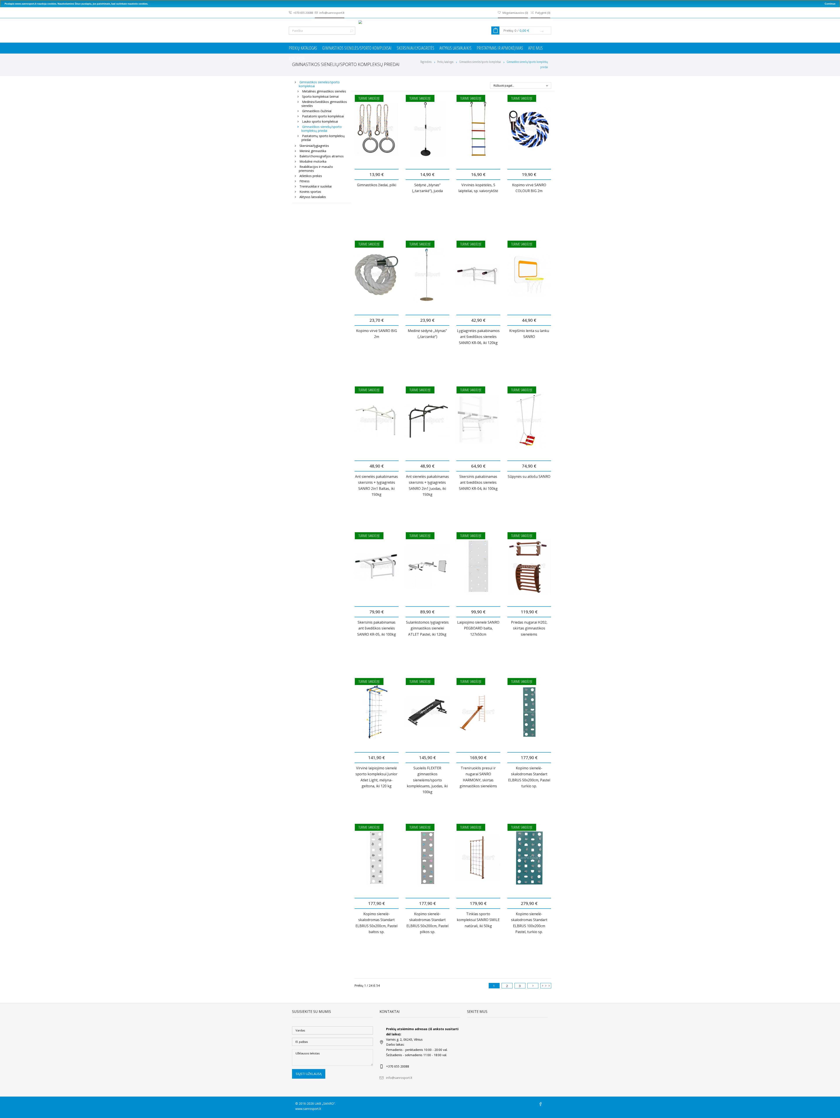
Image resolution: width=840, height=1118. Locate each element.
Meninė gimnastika (312, 151)
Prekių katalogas (303, 48)
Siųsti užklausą (309, 1074)
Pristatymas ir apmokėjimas (500, 48)
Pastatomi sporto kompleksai (323, 116)
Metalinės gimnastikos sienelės (324, 91)
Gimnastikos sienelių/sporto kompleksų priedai (321, 129)
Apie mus (535, 48)
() (515, 13)
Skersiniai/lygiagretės (415, 48)
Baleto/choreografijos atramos (321, 156)
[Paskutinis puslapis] (545, 985)
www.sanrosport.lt (308, 1109)
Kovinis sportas (310, 192)
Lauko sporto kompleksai (320, 121)
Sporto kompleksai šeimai (320, 96)
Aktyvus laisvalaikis (455, 48)
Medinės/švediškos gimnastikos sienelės (324, 104)
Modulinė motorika (312, 161)
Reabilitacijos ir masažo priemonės (316, 169)
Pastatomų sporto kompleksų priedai (323, 138)
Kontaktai (297, 59)
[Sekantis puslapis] (532, 985)
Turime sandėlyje (369, 98)
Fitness (304, 181)
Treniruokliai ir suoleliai (315, 186)
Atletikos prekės (310, 176)
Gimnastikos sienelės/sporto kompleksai (357, 48)
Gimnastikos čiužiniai (316, 111)
